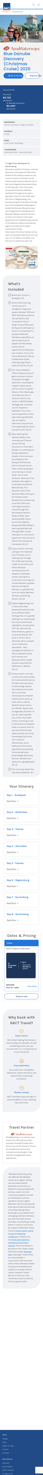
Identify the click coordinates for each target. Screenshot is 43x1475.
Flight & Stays (8, 1446)
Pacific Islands (8, 1470)
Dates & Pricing (15, 75)
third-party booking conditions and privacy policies (18, 1243)
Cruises (5, 1449)
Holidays (5, 1453)
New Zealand (7, 1467)
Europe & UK (7, 1474)
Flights (5, 1439)
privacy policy (21, 1231)
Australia (5, 1463)
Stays (4, 1442)
